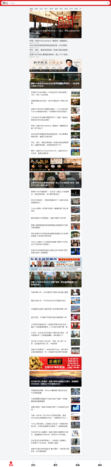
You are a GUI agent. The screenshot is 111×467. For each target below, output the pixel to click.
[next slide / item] (80, 24)
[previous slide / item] (31, 24)
